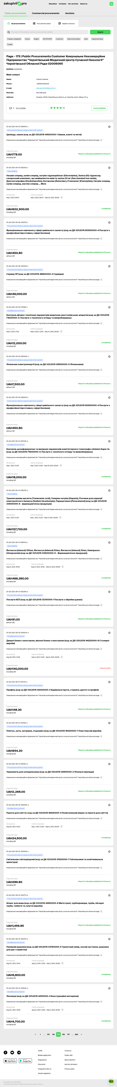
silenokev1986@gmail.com (46, 88)
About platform (70, 1060)
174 (53, 1034)
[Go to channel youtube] (12, 1052)
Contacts (62, 4)
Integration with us (44, 1069)
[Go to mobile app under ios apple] (10, 1060)
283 (76, 1034)
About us (83, 4)
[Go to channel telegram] (19, 1052)
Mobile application (44, 1055)
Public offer (69, 1055)
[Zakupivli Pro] (15, 4)
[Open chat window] (111, 1081)
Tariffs (40, 1051)
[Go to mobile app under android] (25, 1060)
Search (100, 32)
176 (63, 1034)
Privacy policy (69, 1069)
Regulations (42, 1060)
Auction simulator (71, 1064)
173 (48, 1034)
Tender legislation (44, 1073)
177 (68, 1034)
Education (53, 4)
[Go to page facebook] (5, 1052)
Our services (73, 4)
